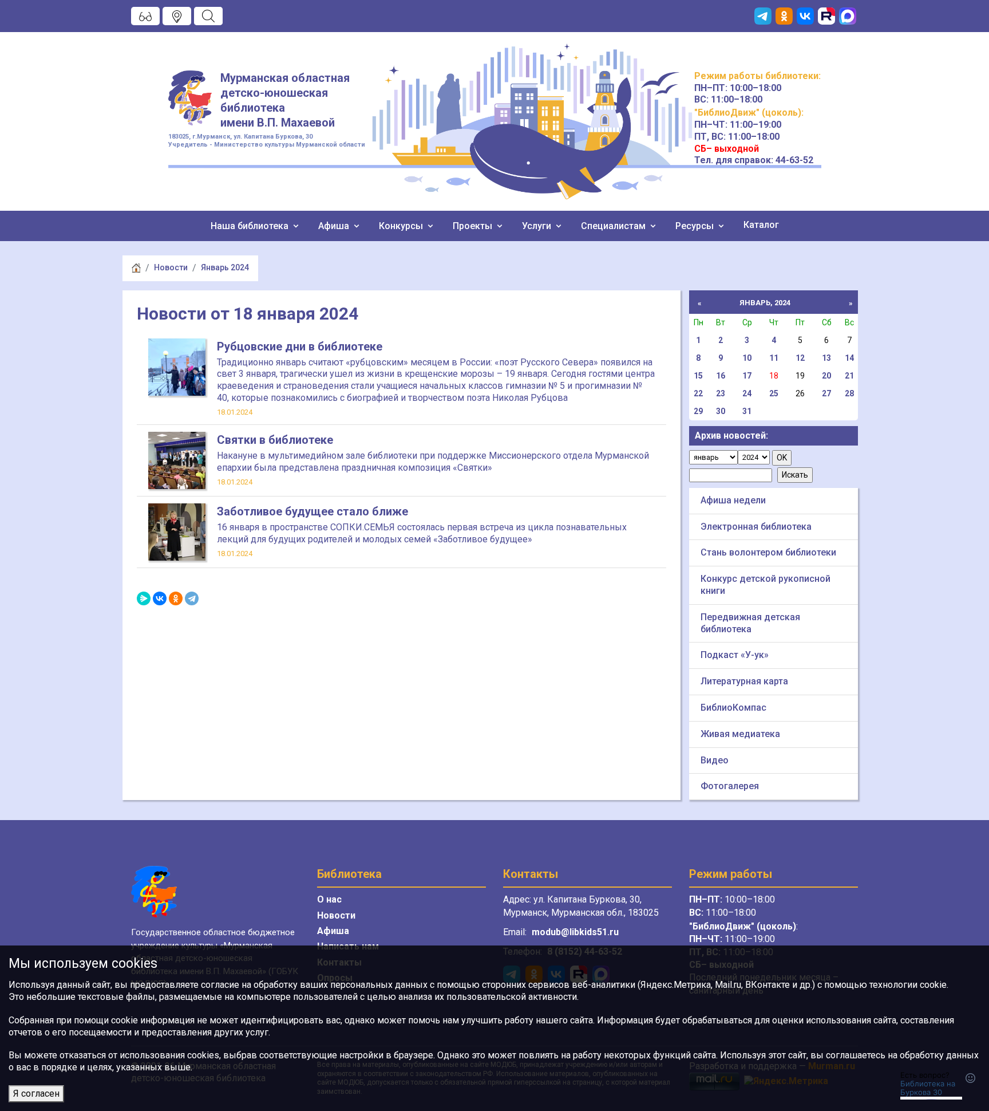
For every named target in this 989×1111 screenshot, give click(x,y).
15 (698, 375)
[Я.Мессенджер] (144, 598)
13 (826, 358)
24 (746, 393)
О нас (329, 899)
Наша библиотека (251, 225)
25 (773, 393)
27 (826, 393)
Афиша (334, 225)
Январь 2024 (225, 267)
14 (849, 358)
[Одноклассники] (176, 598)
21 (849, 375)
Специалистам (614, 225)
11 (773, 358)
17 (746, 375)
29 (698, 411)
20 (826, 375)
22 (698, 393)
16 (720, 375)
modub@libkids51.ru (575, 932)
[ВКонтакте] (160, 598)
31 (746, 411)
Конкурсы (402, 225)
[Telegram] (192, 598)
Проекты (473, 225)
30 (720, 411)
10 (746, 358)
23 (720, 393)
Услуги (537, 225)
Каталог (761, 224)
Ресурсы (695, 225)
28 (849, 393)
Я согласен (36, 1093)
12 (800, 358)
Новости (171, 267)
